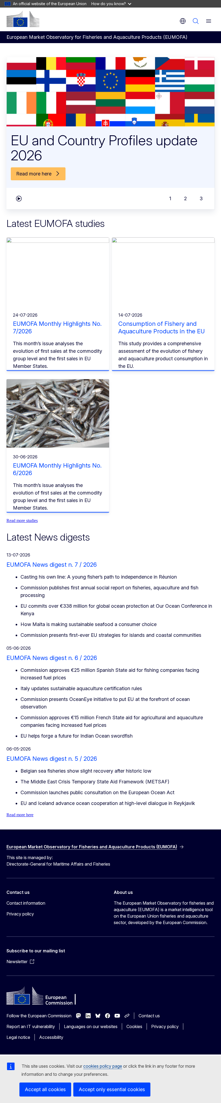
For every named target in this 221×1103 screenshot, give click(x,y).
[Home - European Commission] (22, 19)
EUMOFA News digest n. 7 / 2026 (51, 564)
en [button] (183, 21)
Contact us (149, 1015)
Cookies (134, 1026)
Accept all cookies (45, 1089)
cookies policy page (102, 1066)
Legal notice (18, 1037)
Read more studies (22, 520)
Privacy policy (20, 914)
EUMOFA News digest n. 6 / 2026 (51, 657)
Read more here (19, 814)
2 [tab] (185, 198)
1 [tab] (170, 198)
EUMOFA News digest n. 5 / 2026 (51, 758)
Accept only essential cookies (112, 1089)
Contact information (25, 903)
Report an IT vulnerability (30, 1026)
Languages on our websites (91, 1026)
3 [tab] (201, 198)
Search (196, 21)
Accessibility (51, 1037)
